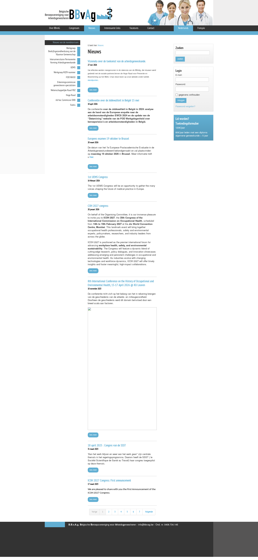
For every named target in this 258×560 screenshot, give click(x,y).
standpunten (93, 80)
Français (201, 28)
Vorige (94, 511)
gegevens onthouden (189, 94)
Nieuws (101, 45)
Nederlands (183, 28)
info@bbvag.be (145, 524)
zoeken (180, 59)
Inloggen (181, 100)
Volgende (149, 511)
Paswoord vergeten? (185, 106)
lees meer (93, 90)
